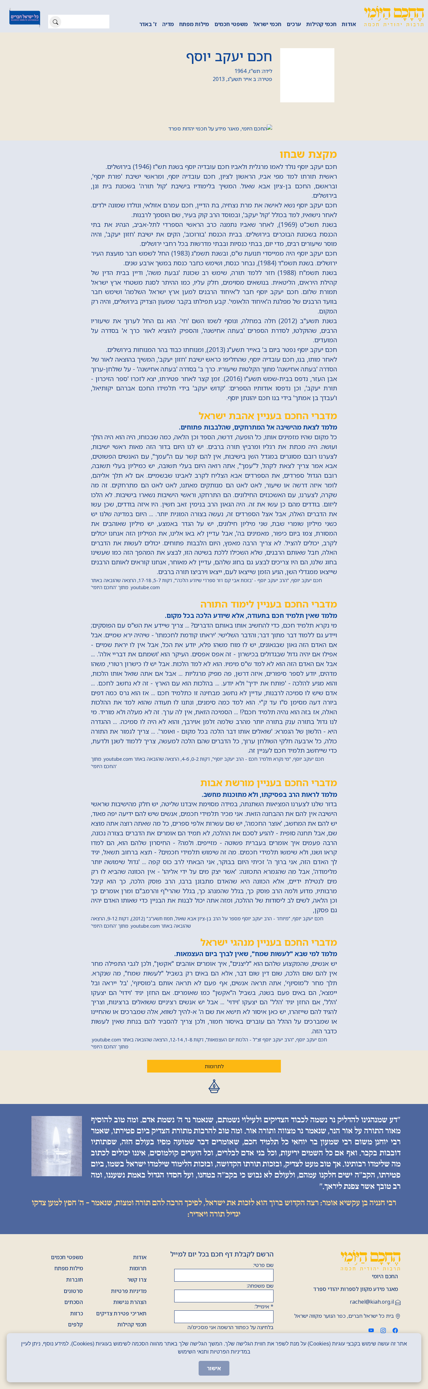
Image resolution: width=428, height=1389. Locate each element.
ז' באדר (148, 24)
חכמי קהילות (321, 24)
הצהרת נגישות (129, 1302)
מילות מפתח (194, 24)
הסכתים (73, 1302)
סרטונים (73, 1291)
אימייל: (264, 1306)
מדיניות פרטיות (128, 1291)
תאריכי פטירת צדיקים (121, 1313)
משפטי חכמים (231, 24)
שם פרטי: (263, 1265)
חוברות (74, 1279)
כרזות (76, 1313)
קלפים (75, 1324)
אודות (349, 24)
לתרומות (214, 1066)
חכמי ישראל (267, 24)
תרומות (137, 1268)
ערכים (294, 24)
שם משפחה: (260, 1285)
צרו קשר (136, 1279)
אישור (214, 1368)
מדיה (168, 24)
